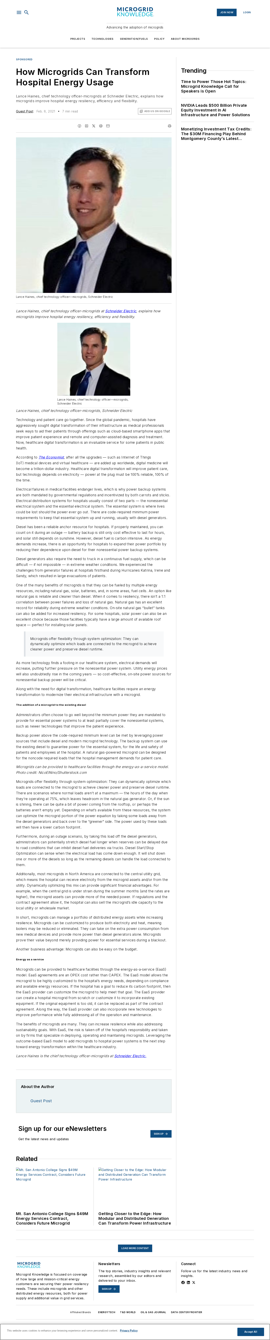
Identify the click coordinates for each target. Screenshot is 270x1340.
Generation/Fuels (134, 38)
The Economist (51, 457)
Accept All (250, 1331)
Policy (159, 38)
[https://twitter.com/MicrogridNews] (194, 1282)
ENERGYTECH (106, 1312)
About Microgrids (185, 38)
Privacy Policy (129, 1330)
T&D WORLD (128, 1312)
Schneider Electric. (130, 1056)
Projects (77, 38)
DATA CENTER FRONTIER (186, 1312)
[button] (19, 12)
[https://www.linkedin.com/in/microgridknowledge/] (188, 1282)
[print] (170, 126)
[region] (135, 1332)
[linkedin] (87, 126)
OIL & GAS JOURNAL (153, 1312)
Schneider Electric (120, 311)
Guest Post (24, 111)
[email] (108, 126)
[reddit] (101, 126)
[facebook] (79, 126)
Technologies (102, 38)
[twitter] (94, 126)
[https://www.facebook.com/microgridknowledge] (183, 1282)
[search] (26, 12)
